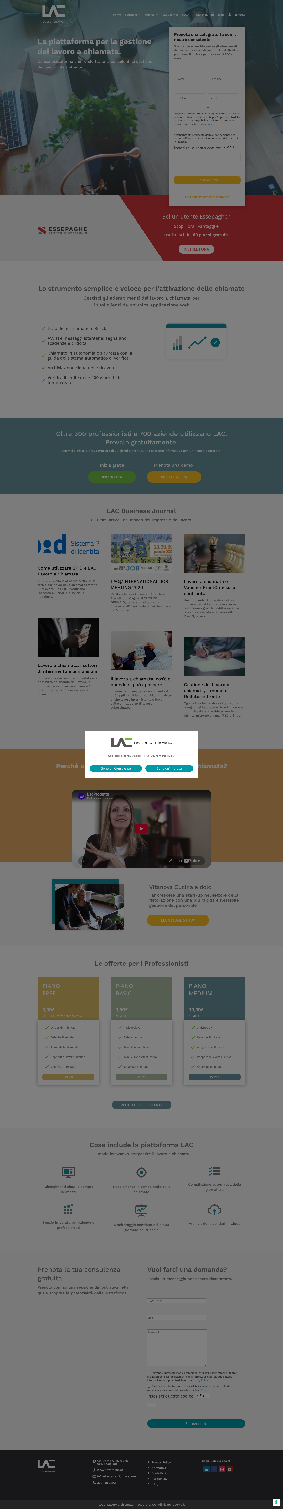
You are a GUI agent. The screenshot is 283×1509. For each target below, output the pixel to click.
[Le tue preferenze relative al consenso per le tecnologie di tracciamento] (276, 1502)
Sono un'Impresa (169, 768)
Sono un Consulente (116, 768)
